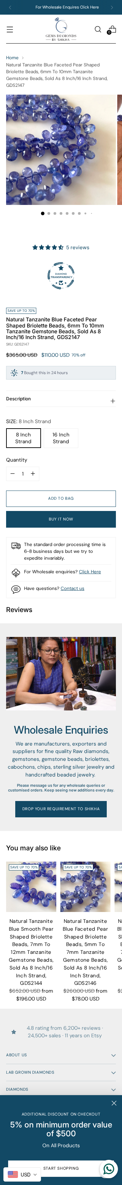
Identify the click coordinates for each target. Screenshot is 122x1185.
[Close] (114, 1103)
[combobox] (22, 1174)
